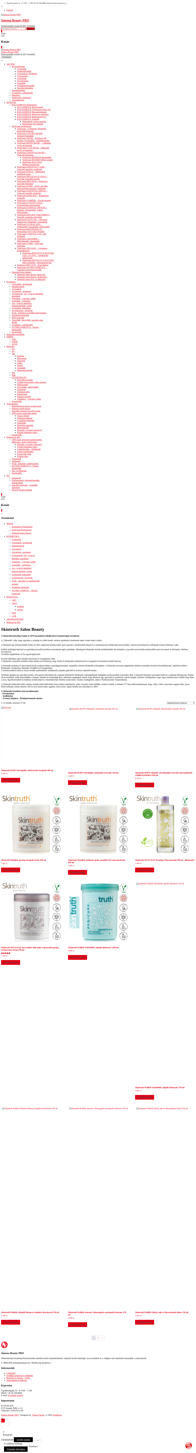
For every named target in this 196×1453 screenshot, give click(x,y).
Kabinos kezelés (24, 397)
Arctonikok (16, 289)
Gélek (19, 363)
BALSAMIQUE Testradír (28, 119)
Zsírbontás (21, 389)
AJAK (14, 344)
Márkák (9, 523)
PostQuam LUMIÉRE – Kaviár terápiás (34, 200)
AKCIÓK (10, 64)
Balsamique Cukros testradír (34, 121)
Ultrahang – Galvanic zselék (24, 298)
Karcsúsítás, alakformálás (27, 387)
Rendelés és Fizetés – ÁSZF (18, 1378)
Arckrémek (22, 78)
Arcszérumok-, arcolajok (22, 310)
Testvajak (21, 361)
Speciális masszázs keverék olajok (26, 411)
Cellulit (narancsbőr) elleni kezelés (31, 382)
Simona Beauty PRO (15, 20)
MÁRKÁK (11, 102)
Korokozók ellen (24, 454)
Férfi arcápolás (18, 318)
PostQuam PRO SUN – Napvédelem (32, 265)
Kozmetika (11, 282)
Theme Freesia (38, 1415)
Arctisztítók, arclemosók (22, 284)
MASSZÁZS (12, 597)
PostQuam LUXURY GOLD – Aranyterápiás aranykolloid (30, 204)
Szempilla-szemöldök (15, 334)
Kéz (13, 373)
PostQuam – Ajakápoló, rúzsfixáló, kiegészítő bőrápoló (32, 130)
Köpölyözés (22, 394)
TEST (14, 603)
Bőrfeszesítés (22, 385)
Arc (13, 349)
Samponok (16, 478)
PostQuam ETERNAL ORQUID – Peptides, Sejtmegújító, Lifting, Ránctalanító (32, 210)
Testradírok (16, 459)
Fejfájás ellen (22, 456)
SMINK (9, 337)
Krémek (20, 356)
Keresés (30, 29)
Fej (13, 351)
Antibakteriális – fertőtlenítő (29, 449)
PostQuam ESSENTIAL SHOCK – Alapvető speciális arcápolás (32, 192)
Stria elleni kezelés (25, 380)
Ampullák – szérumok (21, 301)
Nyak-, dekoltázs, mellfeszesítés (25, 463)
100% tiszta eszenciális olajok (24, 413)
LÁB (14, 616)
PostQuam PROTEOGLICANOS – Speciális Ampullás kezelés (32, 177)
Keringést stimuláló (25, 425)
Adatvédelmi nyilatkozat (16, 1380)
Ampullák (21, 83)
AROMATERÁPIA (14, 619)
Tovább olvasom (10, 780)
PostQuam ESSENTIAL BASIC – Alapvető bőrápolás (31, 154)
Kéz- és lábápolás (19, 471)
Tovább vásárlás (23, 1440)
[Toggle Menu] (2, 6)
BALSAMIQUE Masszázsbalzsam (32, 112)
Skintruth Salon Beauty (21, 272)
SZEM (14, 341)
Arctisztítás (21, 69)
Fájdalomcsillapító (24, 418)
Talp (13, 375)
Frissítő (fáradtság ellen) (27, 432)
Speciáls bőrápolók (25, 88)
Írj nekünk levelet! (15, 1395)
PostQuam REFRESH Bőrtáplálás (36, 157)
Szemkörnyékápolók (25, 86)
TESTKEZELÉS (19, 377)
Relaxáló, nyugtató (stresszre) (29, 430)
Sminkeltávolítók (24, 71)
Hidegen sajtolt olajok (21, 408)
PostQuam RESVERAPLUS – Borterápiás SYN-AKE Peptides (30, 230)
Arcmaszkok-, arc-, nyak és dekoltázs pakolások (23, 557)
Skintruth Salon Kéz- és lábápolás (31, 279)
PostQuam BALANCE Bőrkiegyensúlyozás (32, 163)
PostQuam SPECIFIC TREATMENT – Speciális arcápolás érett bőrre (34, 216)
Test (13, 353)
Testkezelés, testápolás (21, 97)
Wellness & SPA (13, 437)
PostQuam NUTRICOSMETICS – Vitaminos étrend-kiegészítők (32, 268)
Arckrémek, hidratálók (21, 308)
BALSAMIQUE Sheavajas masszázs (33, 114)
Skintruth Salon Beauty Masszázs (31, 275)
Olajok (20, 365)
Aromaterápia (12, 404)
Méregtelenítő (23, 428)
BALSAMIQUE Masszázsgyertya (31, 117)
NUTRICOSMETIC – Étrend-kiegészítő (25, 592)
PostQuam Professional (21, 126)
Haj (7, 475)
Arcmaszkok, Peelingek (27, 74)
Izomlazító (21, 423)
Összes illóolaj (23, 416)
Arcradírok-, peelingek (21, 291)
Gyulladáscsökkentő (25, 420)
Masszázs (16, 95)
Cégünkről (10, 1373)
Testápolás (16, 461)
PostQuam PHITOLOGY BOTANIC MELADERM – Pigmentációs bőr (38, 261)
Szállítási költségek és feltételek (19, 1375)
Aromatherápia (18, 100)
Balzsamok (21, 358)
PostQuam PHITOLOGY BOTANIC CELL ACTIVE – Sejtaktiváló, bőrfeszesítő (38, 255)
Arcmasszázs (22, 76)
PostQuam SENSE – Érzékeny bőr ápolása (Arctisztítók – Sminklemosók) (33, 139)
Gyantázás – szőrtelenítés (22, 93)
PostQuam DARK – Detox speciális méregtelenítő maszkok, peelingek (32, 187)
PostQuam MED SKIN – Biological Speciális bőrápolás (32, 182)
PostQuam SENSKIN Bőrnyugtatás (37, 160)
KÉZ (14, 613)
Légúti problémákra (25, 452)
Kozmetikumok (18, 66)
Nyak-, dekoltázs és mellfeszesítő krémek (29, 313)
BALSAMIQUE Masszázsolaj (30, 107)
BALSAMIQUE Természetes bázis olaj (34, 109)
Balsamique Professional (22, 527)
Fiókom (9, 10)
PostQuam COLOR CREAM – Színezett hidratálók (30, 134)
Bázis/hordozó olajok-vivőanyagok (26, 406)
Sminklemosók (18, 286)
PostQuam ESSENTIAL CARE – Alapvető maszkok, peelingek (31, 168)
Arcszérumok (22, 81)
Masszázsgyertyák (24, 370)
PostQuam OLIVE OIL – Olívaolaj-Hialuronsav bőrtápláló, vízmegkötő (32, 220)
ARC (14, 339)
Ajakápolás (16, 539)
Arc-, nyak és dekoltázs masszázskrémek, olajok (22, 304)
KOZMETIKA (12, 536)
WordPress (57, 1415)
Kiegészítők (17, 332)
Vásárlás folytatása (16, 1449)
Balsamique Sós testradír (32, 124)
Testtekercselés (23, 392)
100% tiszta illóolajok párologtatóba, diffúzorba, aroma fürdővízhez (27, 441)
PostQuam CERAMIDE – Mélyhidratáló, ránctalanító (28, 240)
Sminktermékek (18, 90)
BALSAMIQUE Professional (24, 105)
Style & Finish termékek (22, 490)
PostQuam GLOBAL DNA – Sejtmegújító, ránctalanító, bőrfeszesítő (33, 225)
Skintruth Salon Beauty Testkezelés (32, 277)
